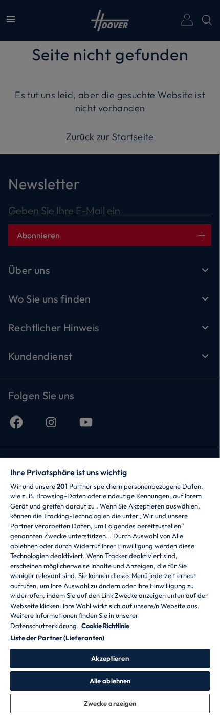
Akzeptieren (109, 658)
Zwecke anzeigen (110, 703)
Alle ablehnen (110, 681)
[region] (110, 586)
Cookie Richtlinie (105, 625)
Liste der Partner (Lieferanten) (57, 638)
